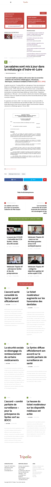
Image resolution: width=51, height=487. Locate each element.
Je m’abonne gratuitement (14, 26)
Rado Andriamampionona (11, 73)
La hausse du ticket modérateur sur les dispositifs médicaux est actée (36, 408)
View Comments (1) (24, 197)
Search (43, 13)
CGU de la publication (37, 472)
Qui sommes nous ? (37, 473)
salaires (23, 174)
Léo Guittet (8, 304)
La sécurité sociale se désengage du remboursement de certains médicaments (14, 354)
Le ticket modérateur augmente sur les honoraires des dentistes (36, 298)
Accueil (5, 57)
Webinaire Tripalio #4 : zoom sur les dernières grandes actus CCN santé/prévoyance (36, 241)
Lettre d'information (36, 26)
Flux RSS (34, 476)
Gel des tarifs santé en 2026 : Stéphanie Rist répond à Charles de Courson (18, 36)
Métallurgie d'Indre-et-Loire (14, 174)
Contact (34, 475)
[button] (10, 169)
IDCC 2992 (41, 82)
